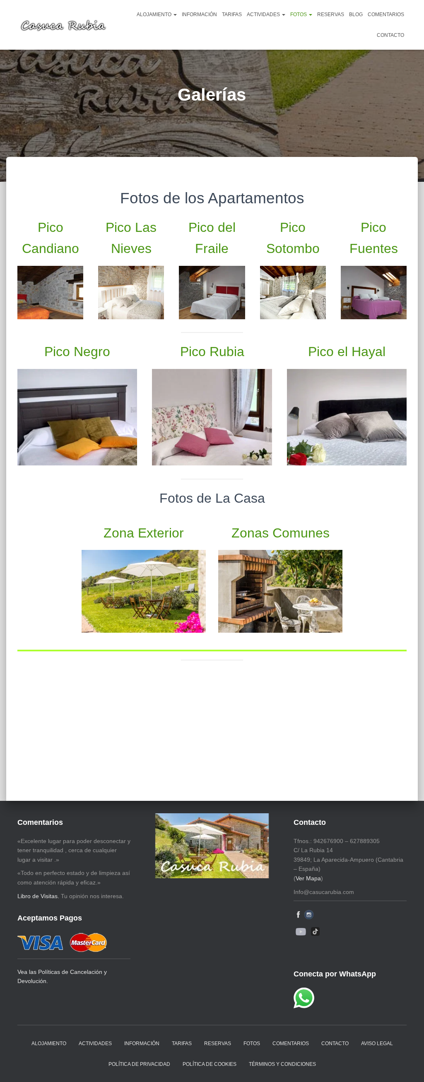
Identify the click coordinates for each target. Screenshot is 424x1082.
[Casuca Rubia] (63, 24)
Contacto (390, 35)
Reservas (330, 14)
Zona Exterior (144, 532)
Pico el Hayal (346, 351)
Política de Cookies (209, 1064)
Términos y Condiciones (282, 1064)
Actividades (264, 14)
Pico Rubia (212, 351)
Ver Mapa (308, 878)
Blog (356, 14)
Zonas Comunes (280, 532)
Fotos (299, 14)
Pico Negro (77, 351)
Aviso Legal (377, 1043)
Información (199, 14)
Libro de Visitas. (38, 896)
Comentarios (386, 14)
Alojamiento (155, 14)
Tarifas (232, 14)
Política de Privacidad (139, 1064)
